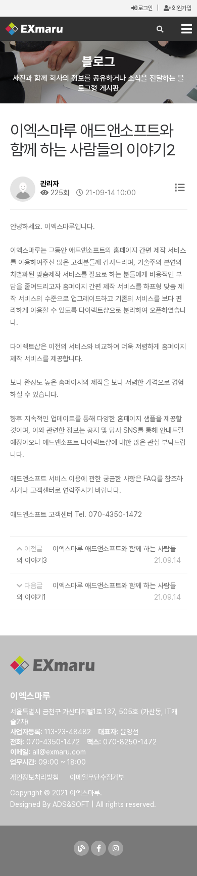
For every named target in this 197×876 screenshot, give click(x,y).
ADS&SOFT (71, 804)
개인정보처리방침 (34, 777)
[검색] (160, 29)
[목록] (180, 188)
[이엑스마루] (34, 28)
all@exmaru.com (59, 752)
